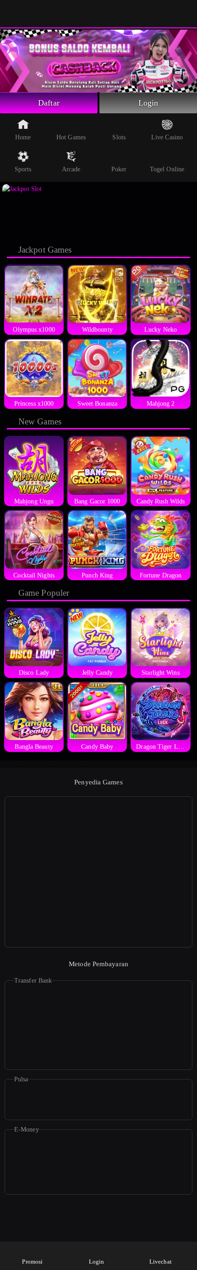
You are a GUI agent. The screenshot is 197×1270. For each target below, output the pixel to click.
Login (148, 102)
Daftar (49, 102)
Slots (119, 137)
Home (23, 137)
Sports (23, 169)
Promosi (32, 1261)
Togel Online (167, 169)
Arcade (71, 169)
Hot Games (71, 137)
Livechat (160, 1261)
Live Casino (167, 137)
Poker (119, 169)
